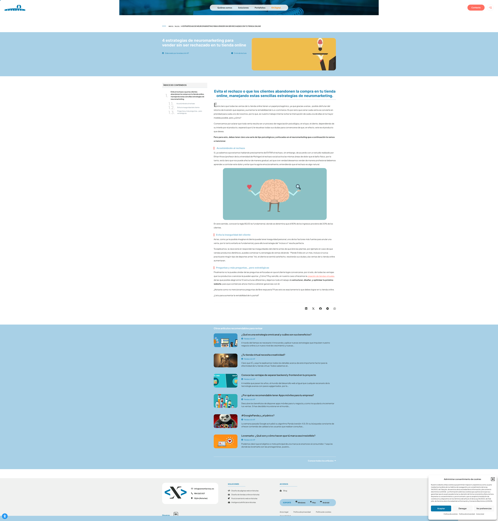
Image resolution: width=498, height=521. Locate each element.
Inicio (171, 26)
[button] (493, 479)
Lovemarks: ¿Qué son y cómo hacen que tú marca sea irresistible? (278, 435)
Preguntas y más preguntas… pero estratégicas (189, 112)
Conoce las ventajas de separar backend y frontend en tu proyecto (278, 374)
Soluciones (243, 7)
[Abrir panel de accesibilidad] (5, 516)
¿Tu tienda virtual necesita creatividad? (263, 354)
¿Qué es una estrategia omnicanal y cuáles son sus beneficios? (276, 334)
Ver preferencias (484, 508)
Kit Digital (276, 7)
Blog (177, 26)
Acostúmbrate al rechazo (185, 104)
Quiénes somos (224, 7)
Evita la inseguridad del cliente (188, 107)
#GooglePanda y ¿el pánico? (258, 415)
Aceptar (441, 508)
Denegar (463, 508)
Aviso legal (480, 514)
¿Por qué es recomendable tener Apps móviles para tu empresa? (277, 395)
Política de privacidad (467, 514)
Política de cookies (451, 514)
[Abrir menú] (490, 8)
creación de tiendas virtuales (321, 276)
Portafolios (260, 7)
